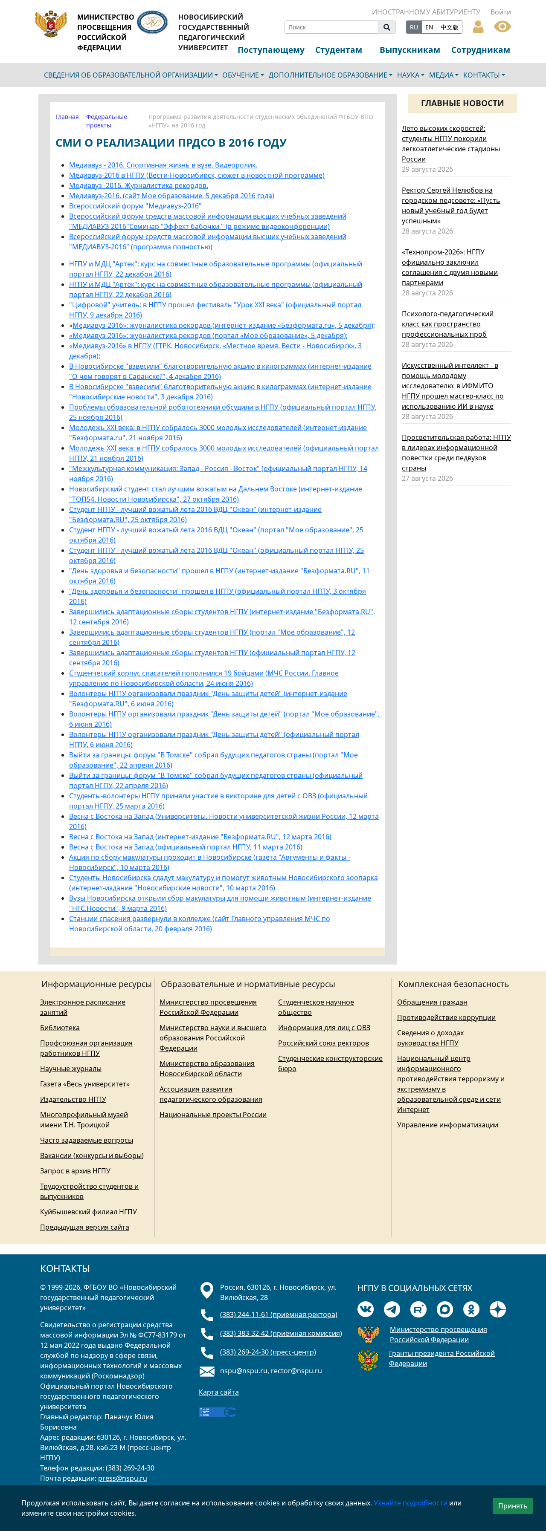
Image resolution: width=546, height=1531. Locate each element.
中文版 (450, 27)
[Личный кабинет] (478, 26)
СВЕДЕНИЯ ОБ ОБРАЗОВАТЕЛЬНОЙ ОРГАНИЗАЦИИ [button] (128, 75)
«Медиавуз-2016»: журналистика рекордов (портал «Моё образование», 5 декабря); (208, 335)
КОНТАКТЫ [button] (481, 75)
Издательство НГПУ (73, 1099)
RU (414, 27)
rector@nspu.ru (296, 1370)
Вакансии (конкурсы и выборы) (92, 1155)
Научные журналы (71, 1068)
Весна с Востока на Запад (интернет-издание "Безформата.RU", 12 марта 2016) (200, 836)
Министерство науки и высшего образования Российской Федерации (213, 1038)
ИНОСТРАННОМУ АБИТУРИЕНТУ (426, 12)
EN (429, 27)
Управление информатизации (447, 1124)
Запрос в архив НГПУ (75, 1171)
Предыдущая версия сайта (84, 1227)
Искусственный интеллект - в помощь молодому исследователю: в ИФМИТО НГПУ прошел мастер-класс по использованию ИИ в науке (453, 386)
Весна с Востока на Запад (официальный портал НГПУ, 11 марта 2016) (185, 847)
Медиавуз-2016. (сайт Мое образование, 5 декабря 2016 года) (171, 195)
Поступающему (271, 49)
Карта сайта (219, 1392)
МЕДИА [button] (441, 75)
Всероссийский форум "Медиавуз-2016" (135, 206)
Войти (501, 12)
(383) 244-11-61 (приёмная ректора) (278, 1314)
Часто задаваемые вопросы (86, 1140)
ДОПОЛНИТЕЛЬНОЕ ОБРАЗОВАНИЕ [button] (328, 75)
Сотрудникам (480, 49)
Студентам (338, 49)
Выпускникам (410, 49)
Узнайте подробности (410, 1503)
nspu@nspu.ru (243, 1370)
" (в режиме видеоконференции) (275, 226)
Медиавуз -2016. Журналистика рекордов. (138, 185)
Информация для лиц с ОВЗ (324, 1027)
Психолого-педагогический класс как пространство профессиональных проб (448, 324)
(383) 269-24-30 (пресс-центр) (268, 1352)
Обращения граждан (432, 1002)
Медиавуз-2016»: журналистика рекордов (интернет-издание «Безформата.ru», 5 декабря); (224, 325)
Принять (513, 1506)
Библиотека (60, 1027)
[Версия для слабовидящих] (502, 25)
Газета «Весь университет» (85, 1084)
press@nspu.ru (122, 1478)
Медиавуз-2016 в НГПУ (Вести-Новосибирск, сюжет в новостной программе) (197, 175)
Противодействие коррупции (446, 1017)
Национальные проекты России (213, 1114)
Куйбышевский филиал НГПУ (88, 1211)
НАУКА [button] (408, 75)
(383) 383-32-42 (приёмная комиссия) (281, 1333)
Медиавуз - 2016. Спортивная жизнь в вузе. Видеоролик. (163, 165)
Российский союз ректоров (323, 1043)
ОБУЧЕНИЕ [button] (240, 75)
